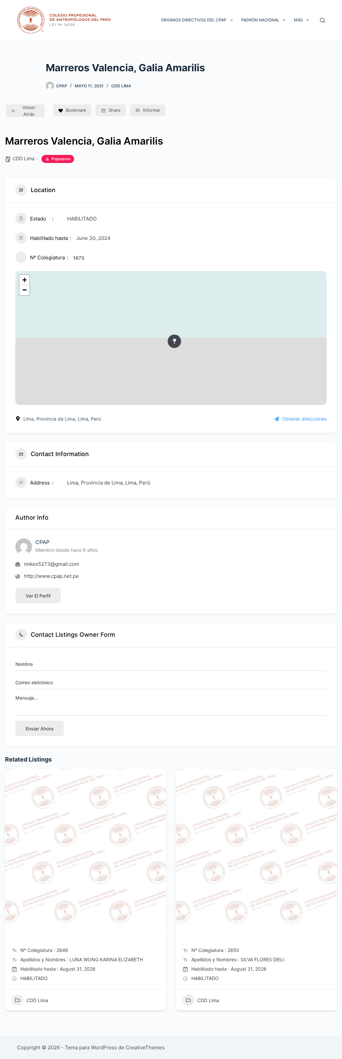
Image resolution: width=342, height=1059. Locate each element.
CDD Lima (121, 85)
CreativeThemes (145, 1047)
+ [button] (24, 280)
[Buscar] (322, 20)
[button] (10, 892)
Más (298, 19)
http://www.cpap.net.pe (51, 576)
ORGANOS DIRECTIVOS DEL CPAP (193, 19)
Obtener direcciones (304, 419)
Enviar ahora (39, 728)
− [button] (24, 290)
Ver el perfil (38, 596)
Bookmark (76, 110)
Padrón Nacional (260, 19)
